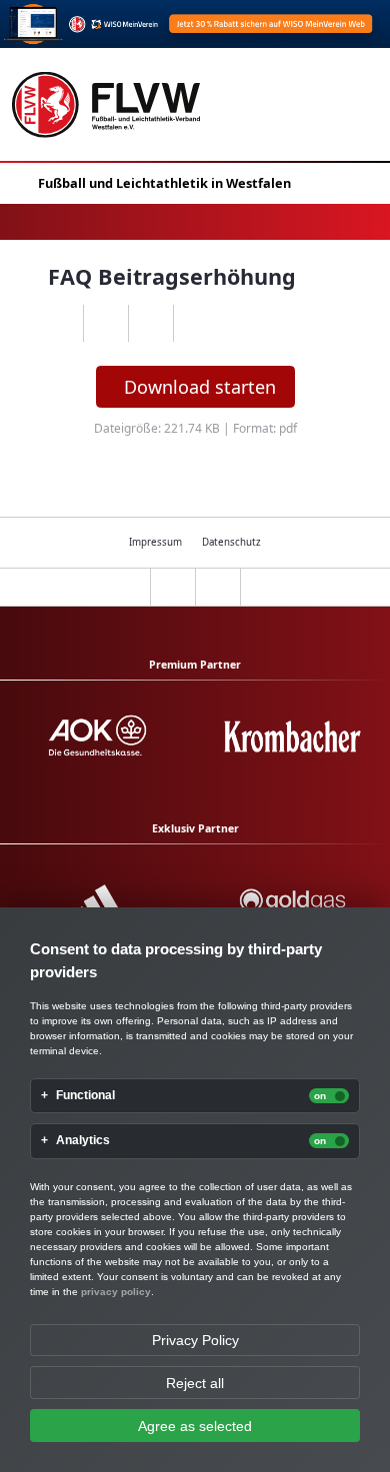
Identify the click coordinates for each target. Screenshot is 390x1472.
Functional (85, 1095)
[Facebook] (105, 324)
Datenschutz (231, 542)
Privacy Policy (195, 1340)
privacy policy (116, 1291)
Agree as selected (195, 1426)
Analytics (83, 1140)
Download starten (200, 387)
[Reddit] (195, 324)
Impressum (155, 542)
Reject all (195, 1383)
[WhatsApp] (60, 324)
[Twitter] (150, 324)
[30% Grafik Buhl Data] (195, 24)
